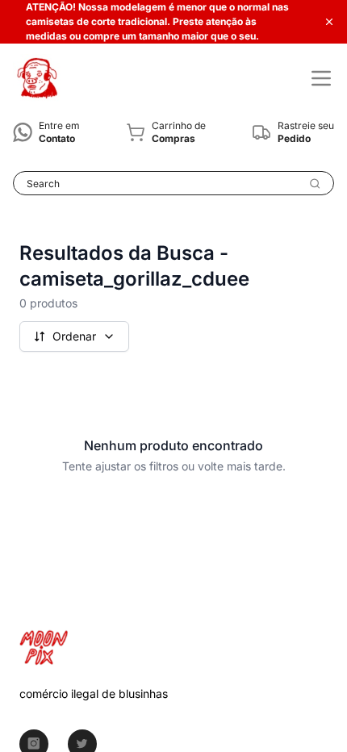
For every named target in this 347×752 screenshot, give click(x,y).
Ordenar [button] (74, 336)
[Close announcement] (329, 21)
